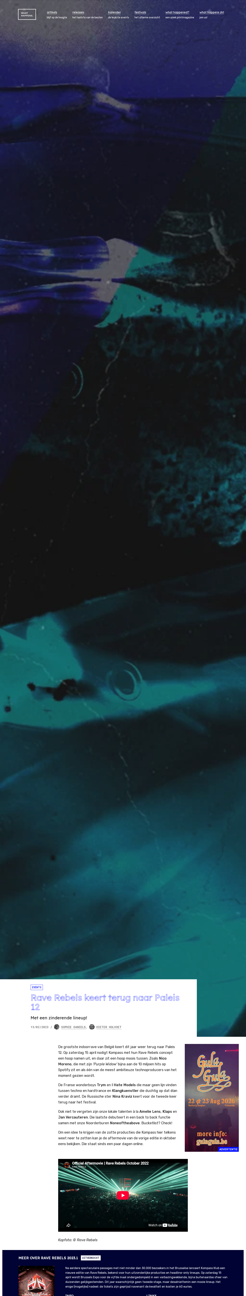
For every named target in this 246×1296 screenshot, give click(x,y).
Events (36, 987)
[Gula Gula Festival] (212, 1098)
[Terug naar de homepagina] (27, 14)
